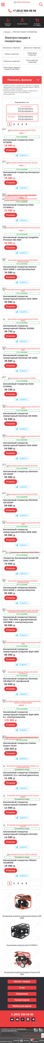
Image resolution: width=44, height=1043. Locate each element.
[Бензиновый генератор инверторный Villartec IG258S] (22, 319)
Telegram (33, 1019)
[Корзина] (37, 20)
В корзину (10, 150)
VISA (6, 1024)
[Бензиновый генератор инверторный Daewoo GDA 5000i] (22, 436)
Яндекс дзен (23, 1019)
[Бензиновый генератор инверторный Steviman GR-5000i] (22, 407)
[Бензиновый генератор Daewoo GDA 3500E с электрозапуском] (22, 260)
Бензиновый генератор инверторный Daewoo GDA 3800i (22, 917)
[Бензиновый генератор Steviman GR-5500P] (22, 466)
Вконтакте (12, 1019)
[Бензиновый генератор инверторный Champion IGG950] (22, 796)
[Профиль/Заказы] (22, 20)
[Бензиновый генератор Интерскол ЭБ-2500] (22, 163)
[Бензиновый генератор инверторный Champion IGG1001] (22, 825)
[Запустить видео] (22, 902)
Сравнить (23, 155)
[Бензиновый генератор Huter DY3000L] (22, 130)
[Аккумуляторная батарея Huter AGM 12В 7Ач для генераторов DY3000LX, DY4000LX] (21, 200)
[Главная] (2, 32)
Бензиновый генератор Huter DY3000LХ (22, 945)
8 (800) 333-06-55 (22, 1014)
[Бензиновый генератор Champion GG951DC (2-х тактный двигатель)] (22, 766)
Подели (24, 1024)
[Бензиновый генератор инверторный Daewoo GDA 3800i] (22, 290)
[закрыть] (42, 1035)
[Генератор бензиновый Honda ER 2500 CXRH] (7, 551)
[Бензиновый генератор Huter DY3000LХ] (7, 194)
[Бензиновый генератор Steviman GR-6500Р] (22, 494)
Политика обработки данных (31, 1035)
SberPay (35, 1024)
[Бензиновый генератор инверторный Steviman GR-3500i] (22, 349)
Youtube (17, 1019)
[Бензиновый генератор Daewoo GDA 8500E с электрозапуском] (22, 581)
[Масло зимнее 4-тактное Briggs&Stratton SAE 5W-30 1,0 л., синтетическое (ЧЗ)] (21, 739)
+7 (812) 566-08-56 (24, 10)
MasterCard (14, 1024)
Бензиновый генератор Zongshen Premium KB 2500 (22, 973)
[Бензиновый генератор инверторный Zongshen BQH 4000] (22, 643)
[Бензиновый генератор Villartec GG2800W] (22, 855)
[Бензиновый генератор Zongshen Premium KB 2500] (22, 228)
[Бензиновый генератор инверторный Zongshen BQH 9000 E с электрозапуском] (22, 702)
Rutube (28, 1019)
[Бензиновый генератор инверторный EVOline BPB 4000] (22, 523)
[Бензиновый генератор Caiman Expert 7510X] (7, 736)
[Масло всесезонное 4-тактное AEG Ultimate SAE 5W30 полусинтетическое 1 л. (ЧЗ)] (21, 197)
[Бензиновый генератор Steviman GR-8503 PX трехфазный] (22, 672)
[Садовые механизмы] (22, 4)
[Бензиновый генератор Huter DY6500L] (22, 378)
